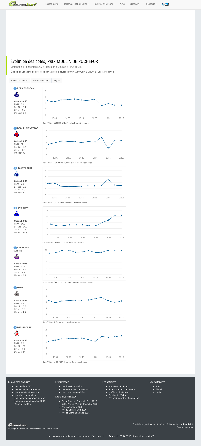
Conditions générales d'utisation (148, 424)
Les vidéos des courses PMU (76, 389)
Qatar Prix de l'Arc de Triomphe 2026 (80, 404)
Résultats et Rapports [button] (104, 4)
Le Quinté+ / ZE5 (22, 386)
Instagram (124, 392)
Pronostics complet (19, 80)
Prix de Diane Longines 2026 (76, 412)
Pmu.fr (159, 386)
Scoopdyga (133, 398)
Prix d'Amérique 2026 (72, 407)
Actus (122, 4)
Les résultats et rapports (26, 392)
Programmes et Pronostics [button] (75, 4)
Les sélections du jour (25, 395)
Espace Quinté (52, 4)
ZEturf (159, 389)
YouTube (113, 392)
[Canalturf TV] (165, 4)
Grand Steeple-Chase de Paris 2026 (79, 401)
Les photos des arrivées (73, 392)
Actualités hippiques (119, 386)
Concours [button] (150, 4)
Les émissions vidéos (72, 386)
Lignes (57, 80)
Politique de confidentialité (180, 424)
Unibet (159, 392)
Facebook (113, 395)
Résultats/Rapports (41, 80)
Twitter (123, 395)
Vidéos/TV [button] (135, 4)
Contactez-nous (185, 427)
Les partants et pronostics (27, 389)
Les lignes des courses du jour (29, 398)
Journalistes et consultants (122, 389)
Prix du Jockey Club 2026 (74, 409)
